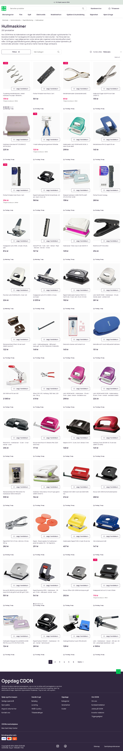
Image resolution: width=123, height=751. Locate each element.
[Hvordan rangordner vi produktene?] (91, 52)
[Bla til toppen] (118, 720)
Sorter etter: (98, 52)
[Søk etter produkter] (83, 8)
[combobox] (47, 8)
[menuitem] (8, 14)
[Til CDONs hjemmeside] (4, 8)
